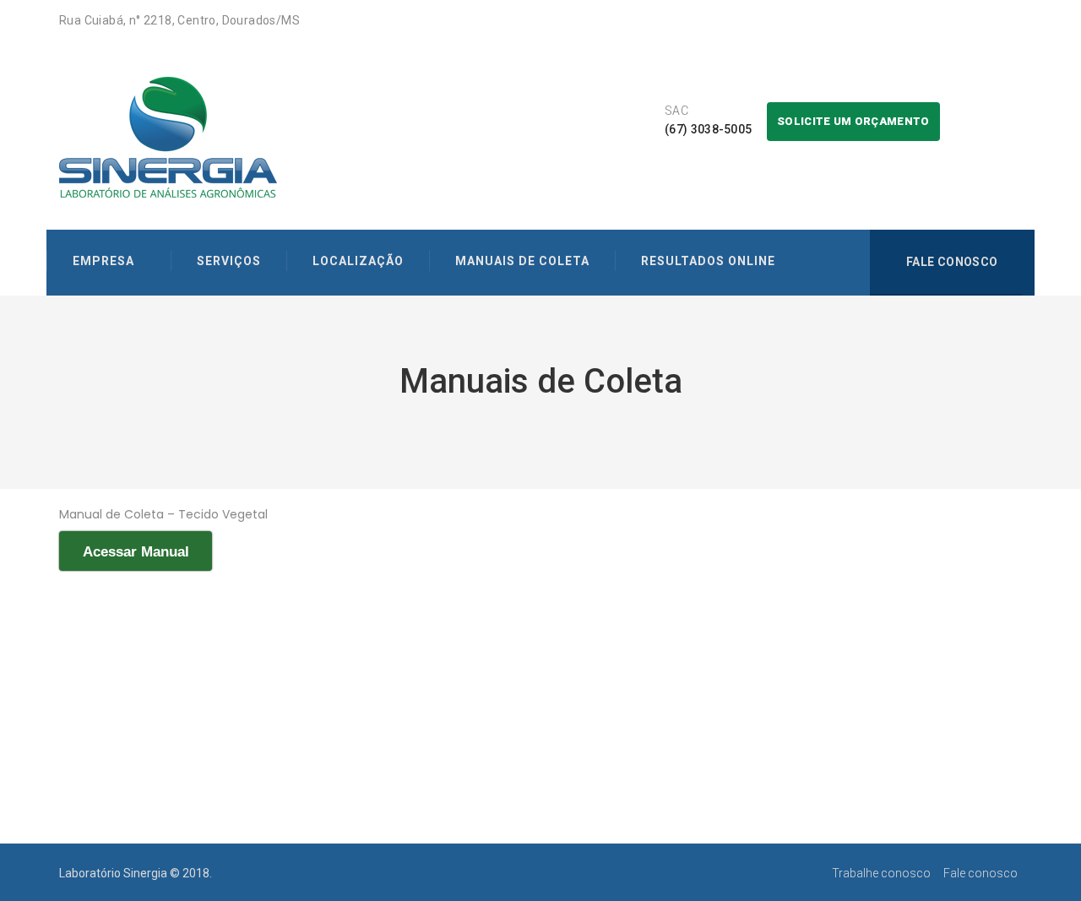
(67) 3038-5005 (708, 129)
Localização (358, 261)
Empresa (103, 261)
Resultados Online (708, 261)
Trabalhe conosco (881, 873)
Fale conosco (950, 262)
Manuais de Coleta (522, 261)
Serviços (229, 261)
